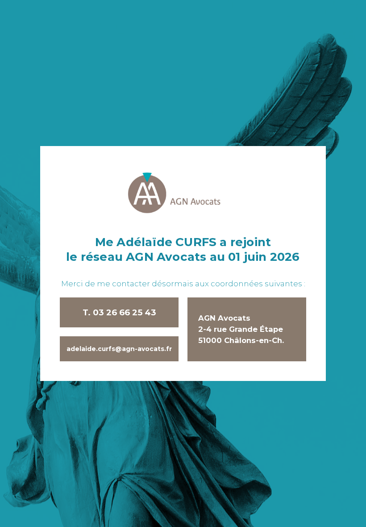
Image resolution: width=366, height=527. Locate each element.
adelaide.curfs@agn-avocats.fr (119, 348)
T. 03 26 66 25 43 (119, 312)
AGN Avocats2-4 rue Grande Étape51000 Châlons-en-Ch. (241, 329)
